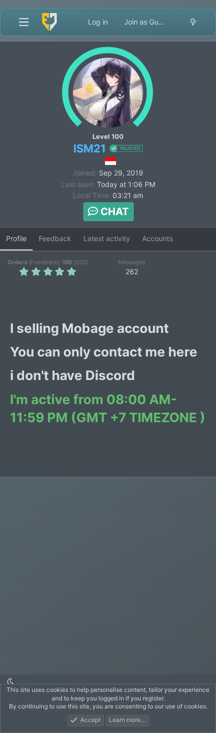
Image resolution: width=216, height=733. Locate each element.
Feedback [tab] (55, 238)
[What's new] (192, 22)
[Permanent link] (174, 330)
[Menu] (24, 22)
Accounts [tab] (157, 238)
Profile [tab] (16, 238)
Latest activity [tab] (106, 238)
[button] (10, 682)
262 (132, 271)
